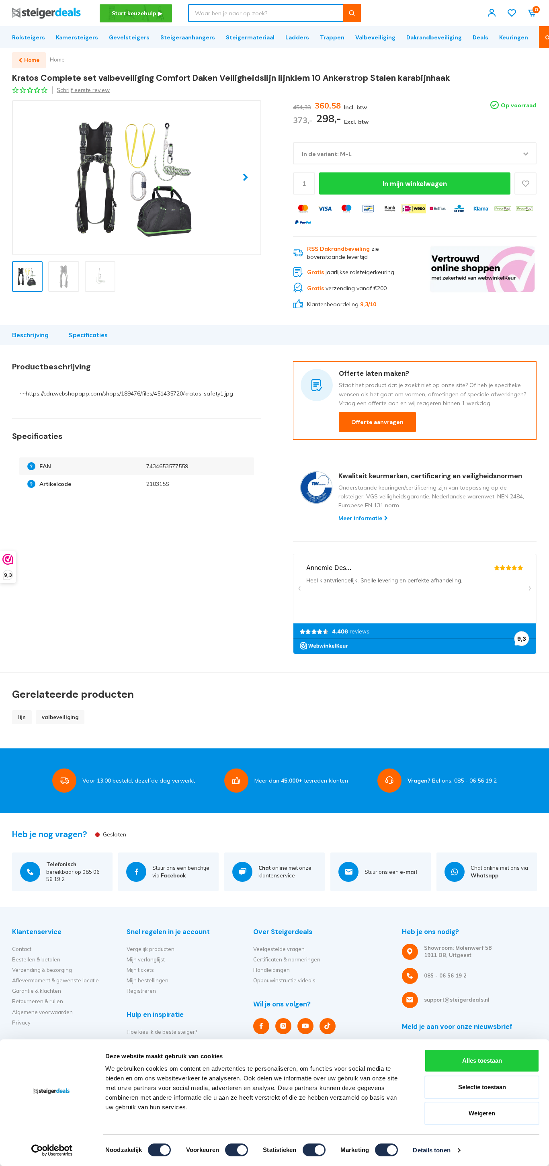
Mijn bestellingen (147, 980)
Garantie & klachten (36, 991)
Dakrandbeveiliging (434, 37)
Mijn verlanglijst (146, 959)
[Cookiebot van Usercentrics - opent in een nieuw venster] (52, 1150)
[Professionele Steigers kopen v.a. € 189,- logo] (46, 13)
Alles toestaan (482, 1060)
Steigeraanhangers (187, 37)
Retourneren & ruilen (37, 1001)
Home (57, 59)
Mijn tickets (140, 970)
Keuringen (513, 37)
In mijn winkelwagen (415, 183)
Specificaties (88, 335)
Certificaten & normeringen (286, 959)
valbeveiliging (60, 717)
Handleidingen (271, 970)
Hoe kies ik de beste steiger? (162, 1032)
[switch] (236, 1149)
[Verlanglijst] (512, 13)
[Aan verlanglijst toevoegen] (525, 183)
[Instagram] (283, 1026)
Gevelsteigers (129, 37)
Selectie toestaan (482, 1087)
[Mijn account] (492, 13)
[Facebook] (261, 1026)
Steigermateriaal (250, 37)
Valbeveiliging (375, 37)
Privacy (21, 1022)
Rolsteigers (28, 37)
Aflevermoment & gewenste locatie (55, 980)
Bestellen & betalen (36, 959)
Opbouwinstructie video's (284, 980)
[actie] (482, 277)
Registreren (141, 991)
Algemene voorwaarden (42, 1012)
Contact (21, 949)
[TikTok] (328, 1026)
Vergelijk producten (150, 949)
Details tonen (431, 1150)
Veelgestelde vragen (279, 949)
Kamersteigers (77, 37)
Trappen (332, 37)
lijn (22, 717)
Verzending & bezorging (42, 970)
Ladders (297, 37)
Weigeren (482, 1113)
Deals (480, 37)
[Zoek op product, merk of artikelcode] (352, 13)
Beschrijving (30, 335)
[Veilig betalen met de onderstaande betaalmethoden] (303, 209)
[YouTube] (305, 1026)
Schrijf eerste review (83, 90)
